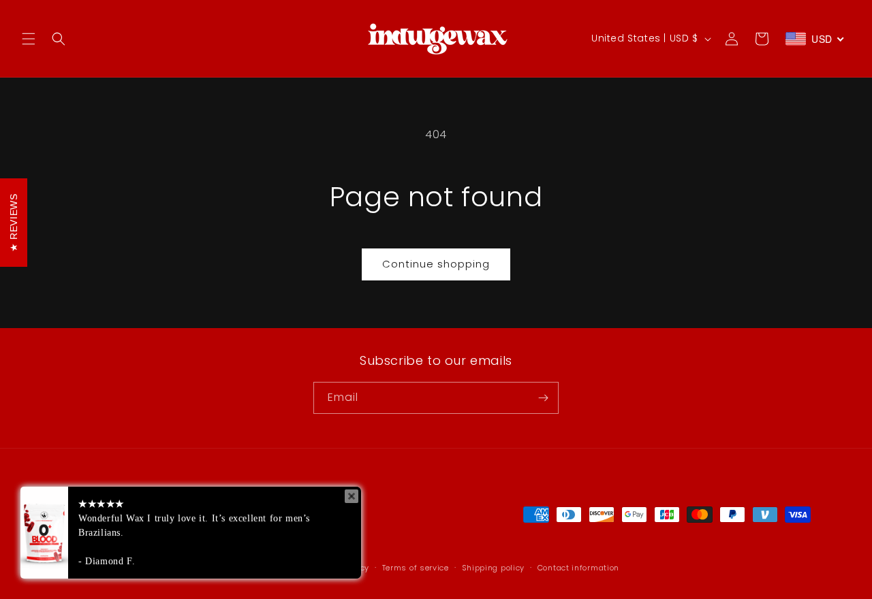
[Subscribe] (543, 398)
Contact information (578, 567)
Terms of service (415, 567)
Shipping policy (493, 567)
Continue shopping (436, 264)
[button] (29, 39)
